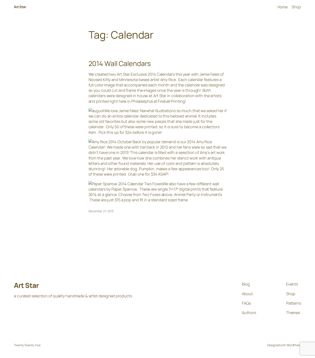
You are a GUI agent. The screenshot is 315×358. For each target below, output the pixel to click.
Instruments (211, 194)
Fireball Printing (171, 101)
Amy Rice (168, 79)
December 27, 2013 (101, 211)
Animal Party (185, 194)
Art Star (20, 7)
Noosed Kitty (99, 79)
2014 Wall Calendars (119, 63)
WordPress (294, 345)
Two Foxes (151, 194)
